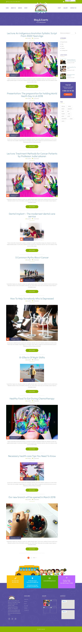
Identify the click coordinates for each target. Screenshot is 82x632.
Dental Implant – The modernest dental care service (32, 215)
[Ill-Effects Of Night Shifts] (32, 372)
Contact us (73, 8)
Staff (59, 8)
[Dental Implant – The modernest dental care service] (32, 231)
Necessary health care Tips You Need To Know (32, 456)
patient (63, 116)
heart (68, 111)
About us (13, 8)
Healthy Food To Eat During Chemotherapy (32, 398)
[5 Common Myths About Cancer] (32, 272)
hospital (63, 113)
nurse (69, 113)
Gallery (66, 8)
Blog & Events (64, 42)
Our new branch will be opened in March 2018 (32, 497)
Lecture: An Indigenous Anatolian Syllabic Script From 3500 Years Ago (32, 35)
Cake (62, 44)
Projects (63, 48)
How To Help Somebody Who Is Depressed (32, 298)
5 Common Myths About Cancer (32, 257)
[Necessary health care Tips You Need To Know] (32, 471)
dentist (69, 106)
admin (29, 38)
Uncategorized (64, 50)
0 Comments (36, 158)
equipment (70, 108)
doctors (63, 108)
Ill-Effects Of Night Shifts (32, 357)
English (69, 0)
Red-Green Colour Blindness (71, 75)
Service (20, 8)
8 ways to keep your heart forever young (71, 60)
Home (7, 8)
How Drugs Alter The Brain (71, 68)
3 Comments (36, 38)
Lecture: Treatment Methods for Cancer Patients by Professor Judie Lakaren (32, 155)
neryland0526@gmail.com (70, 1)
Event (25, 8)
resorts (68, 116)
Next (34, 557)
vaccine (63, 121)
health (63, 111)
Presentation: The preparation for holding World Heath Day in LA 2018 (32, 95)
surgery (71, 118)
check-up (63, 106)
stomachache (64, 118)
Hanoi (62, 46)
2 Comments (36, 98)
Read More (32, 86)
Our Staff (26, 606)
